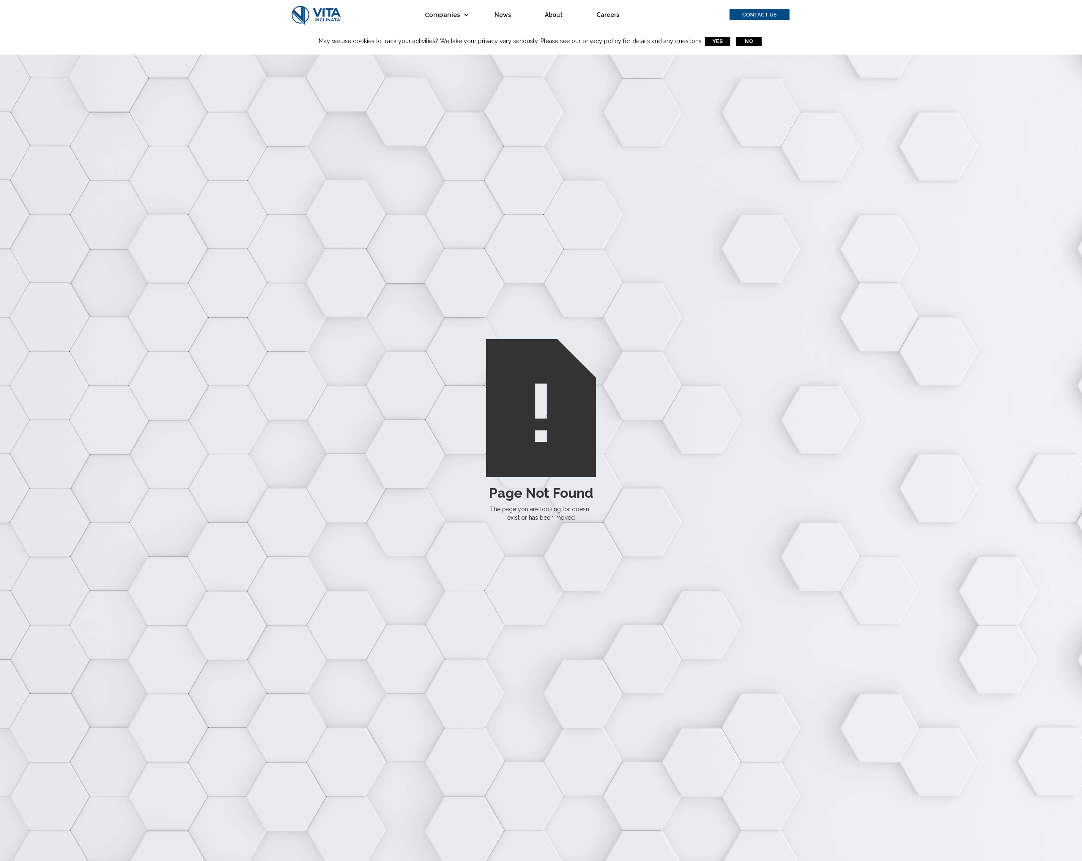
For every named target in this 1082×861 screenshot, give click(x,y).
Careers (607, 14)
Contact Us (759, 15)
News (503, 14)
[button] (449, 14)
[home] (316, 15)
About (554, 14)
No (749, 41)
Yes (718, 41)
